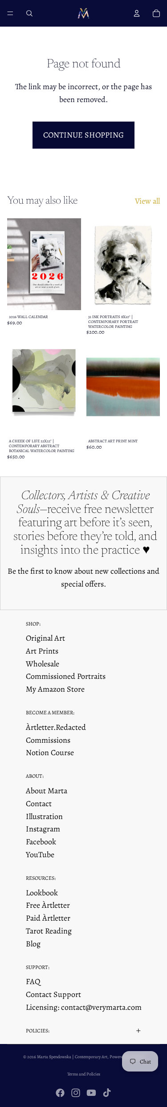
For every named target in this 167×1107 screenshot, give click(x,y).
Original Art (45, 638)
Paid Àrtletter (48, 918)
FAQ (33, 981)
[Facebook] (60, 1092)
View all (147, 201)
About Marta (46, 790)
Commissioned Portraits (66, 676)
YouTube (40, 854)
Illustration (44, 816)
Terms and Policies (83, 1074)
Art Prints (42, 651)
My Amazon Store (55, 689)
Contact (39, 803)
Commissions (48, 740)
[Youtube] (91, 1092)
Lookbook (42, 892)
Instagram (43, 828)
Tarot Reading (49, 931)
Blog (33, 943)
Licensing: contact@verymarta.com (84, 1007)
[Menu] (10, 13)
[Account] (137, 13)
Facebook (41, 841)
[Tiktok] (107, 1092)
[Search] (29, 13)
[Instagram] (75, 1092)
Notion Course (50, 752)
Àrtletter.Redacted (56, 727)
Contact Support (53, 994)
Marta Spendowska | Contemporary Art (72, 1057)
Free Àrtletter (48, 905)
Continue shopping (83, 135)
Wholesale (42, 663)
